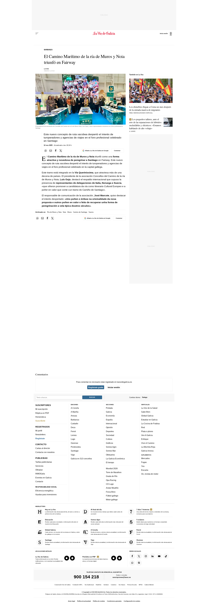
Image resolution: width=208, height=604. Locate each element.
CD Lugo (110, 484)
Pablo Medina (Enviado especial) (141, 113)
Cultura (109, 439)
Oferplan (39, 470)
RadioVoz (98, 584)
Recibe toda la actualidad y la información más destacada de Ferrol (154, 532)
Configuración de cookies (132, 601)
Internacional (111, 423)
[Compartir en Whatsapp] (46, 151)
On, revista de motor (149, 474)
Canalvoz (113, 584)
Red (143, 427)
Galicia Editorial (149, 584)
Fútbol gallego (112, 496)
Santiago (74, 451)
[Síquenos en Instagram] (146, 556)
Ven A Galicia (147, 435)
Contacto (39, 481)
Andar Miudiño (112, 488)
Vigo (73, 455)
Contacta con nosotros (45, 452)
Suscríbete (40, 421)
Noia (64, 212)
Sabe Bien (145, 412)
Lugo (73, 439)
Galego (144, 397)
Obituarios (110, 455)
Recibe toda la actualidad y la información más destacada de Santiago (62, 542)
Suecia (91, 212)
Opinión (109, 427)
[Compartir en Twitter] (61, 151)
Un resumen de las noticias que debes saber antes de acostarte (106, 512)
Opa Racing (111, 480)
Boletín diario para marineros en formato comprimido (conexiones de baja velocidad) (151, 522)
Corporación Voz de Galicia (62, 584)
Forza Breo (110, 492)
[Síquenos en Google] (139, 563)
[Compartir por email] (51, 151)
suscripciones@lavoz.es (122, 577)
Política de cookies (99, 601)
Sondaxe (106, 584)
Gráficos (109, 443)
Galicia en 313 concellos (81, 458)
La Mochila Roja (148, 447)
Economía (110, 416)
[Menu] (37, 33)
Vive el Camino (147, 443)
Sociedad (110, 435)
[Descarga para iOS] (66, 558)
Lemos (74, 435)
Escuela (144, 470)
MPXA (140, 584)
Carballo (74, 423)
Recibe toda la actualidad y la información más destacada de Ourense (154, 542)
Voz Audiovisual (89, 584)
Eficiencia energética (44, 491)
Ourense (74, 443)
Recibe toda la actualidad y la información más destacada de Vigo (108, 542)
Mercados (145, 458)
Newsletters (40, 435)
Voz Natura (122, 584)
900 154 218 (86, 576)
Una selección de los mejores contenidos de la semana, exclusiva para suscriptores (152, 512)
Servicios (39, 466)
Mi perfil (38, 431)
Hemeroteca (40, 417)
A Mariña (74, 412)
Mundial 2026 (112, 468)
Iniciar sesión (114, 387)
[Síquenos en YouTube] (159, 556)
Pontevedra (76, 447)
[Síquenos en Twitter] (139, 556)
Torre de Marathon (113, 472)
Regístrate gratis (95, 387)
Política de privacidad (84, 601)
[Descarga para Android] (72, 558)
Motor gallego (112, 499)
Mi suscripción (41, 409)
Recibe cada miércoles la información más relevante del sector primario (107, 522)
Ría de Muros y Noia (54, 212)
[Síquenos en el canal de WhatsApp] (132, 563)
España (109, 420)
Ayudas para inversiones (46, 495)
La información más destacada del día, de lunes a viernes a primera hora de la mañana (62, 512)
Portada (109, 408)
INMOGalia (40, 474)
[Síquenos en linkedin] (152, 556)
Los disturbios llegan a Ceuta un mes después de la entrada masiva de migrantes (150, 108)
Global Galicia (147, 416)
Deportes (110, 431)
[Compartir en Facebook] (56, 151)
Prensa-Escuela (132, 584)
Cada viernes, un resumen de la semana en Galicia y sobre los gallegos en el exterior (62, 532)
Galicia (109, 412)
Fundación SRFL (77, 584)
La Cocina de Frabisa (150, 423)
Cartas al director (42, 448)
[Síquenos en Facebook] (132, 556)
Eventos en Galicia (43, 478)
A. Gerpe (132, 131)
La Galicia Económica (115, 458)
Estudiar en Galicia (149, 420)
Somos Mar (111, 451)
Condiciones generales (114, 601)
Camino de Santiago (80, 212)
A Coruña (75, 408)
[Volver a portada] (104, 33)
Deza (73, 427)
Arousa (74, 416)
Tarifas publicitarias (43, 462)
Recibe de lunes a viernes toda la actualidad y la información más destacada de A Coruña (108, 532)
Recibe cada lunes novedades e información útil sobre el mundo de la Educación (61, 522)
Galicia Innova (147, 451)
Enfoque (144, 439)
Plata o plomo (147, 431)
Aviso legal (71, 601)
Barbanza (75, 420)
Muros (69, 212)
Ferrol (73, 431)
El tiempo (110, 462)
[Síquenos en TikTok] (166, 556)
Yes (142, 466)
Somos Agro (111, 447)
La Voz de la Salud (149, 408)
